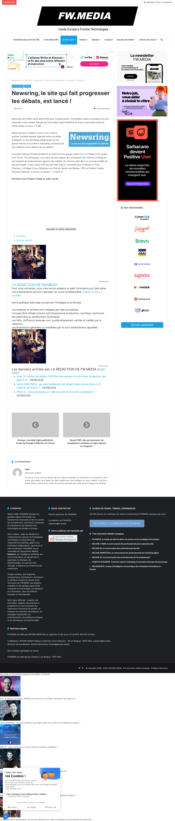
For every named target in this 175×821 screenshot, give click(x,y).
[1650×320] (61, 61)
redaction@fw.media (57, 523)
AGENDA (95, 40)
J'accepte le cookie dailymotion (61, 229)
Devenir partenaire (142, 324)
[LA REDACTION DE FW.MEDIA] (29, 278)
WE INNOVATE (98, 566)
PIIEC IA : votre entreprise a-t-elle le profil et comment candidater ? (55, 391)
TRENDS (82, 40)
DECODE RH (97, 548)
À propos (21, 236)
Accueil (16, 80)
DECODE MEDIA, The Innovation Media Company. (129, 668)
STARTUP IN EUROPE (101, 562)
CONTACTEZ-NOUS (147, 40)
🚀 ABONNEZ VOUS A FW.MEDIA (158, 2)
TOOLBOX (108, 40)
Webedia (84, 154)
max (27, 469)
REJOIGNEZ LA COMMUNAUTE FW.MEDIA (117, 523)
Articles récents (24, 240)
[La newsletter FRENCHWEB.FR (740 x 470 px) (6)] (142, 82)
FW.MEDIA (23, 514)
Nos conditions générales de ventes (23, 651)
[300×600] (137, 200)
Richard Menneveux (39, 644)
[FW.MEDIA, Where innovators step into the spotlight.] (87, 20)
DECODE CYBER (99, 544)
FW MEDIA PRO (52, 40)
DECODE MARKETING (101, 553)
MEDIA (27, 86)
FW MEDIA (96, 539)
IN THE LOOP (68, 40)
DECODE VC (97, 557)
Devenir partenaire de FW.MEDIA (62, 514)
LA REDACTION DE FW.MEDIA (34, 285)
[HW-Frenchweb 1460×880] (142, 116)
